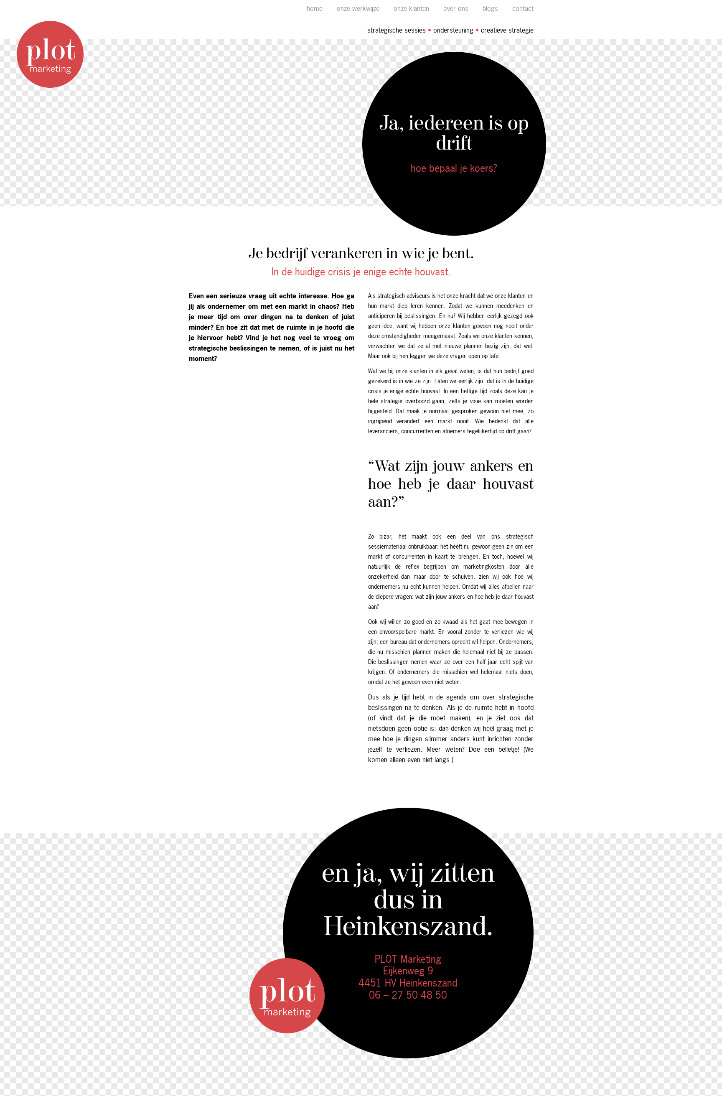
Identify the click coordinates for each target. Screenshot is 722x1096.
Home (315, 8)
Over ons (455, 8)
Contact (523, 8)
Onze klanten (411, 8)
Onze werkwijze (358, 8)
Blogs (490, 8)
